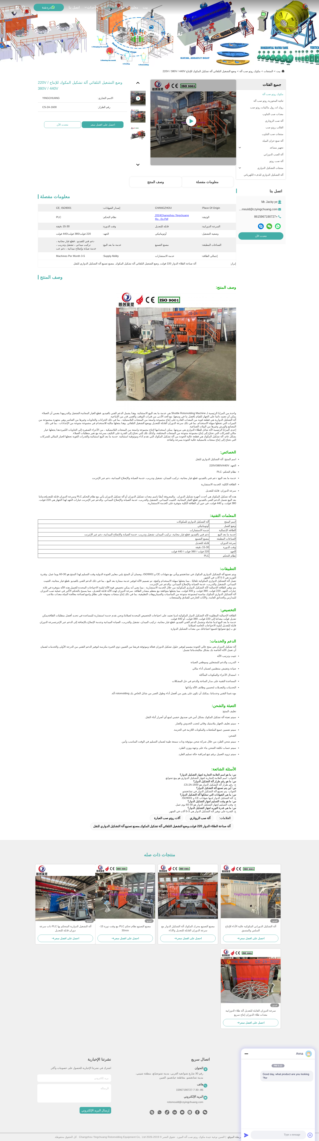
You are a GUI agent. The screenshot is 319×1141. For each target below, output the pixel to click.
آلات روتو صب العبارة (167, 818)
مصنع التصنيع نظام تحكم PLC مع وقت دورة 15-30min (125, 928)
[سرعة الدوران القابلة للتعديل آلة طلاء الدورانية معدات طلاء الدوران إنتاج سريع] (251, 979)
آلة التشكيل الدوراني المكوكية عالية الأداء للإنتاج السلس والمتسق (250, 928)
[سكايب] (261, 226)
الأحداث (92, 7)
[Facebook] (197, 1113)
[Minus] (246, 1053)
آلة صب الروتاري (200, 818)
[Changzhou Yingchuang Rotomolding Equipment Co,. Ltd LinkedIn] (174, 1113)
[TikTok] (167, 1113)
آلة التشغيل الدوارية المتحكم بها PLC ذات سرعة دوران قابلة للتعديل (65, 928)
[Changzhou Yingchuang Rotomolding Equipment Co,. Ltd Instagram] (189, 1113)
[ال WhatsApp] (278, 226)
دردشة (46, 7)
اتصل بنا (74, 7)
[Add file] (310, 1135)
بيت (145, 7)
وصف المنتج (155, 182)
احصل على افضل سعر (102, 124)
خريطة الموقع (235, 1136)
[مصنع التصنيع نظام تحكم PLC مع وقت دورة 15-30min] (125, 894)
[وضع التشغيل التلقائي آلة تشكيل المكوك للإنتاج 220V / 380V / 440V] (193, 122)
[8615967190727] (159, 1113)
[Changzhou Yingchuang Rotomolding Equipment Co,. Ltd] (305, 7)
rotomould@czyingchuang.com (257, 209)
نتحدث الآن (261, 235)
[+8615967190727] (152, 1113)
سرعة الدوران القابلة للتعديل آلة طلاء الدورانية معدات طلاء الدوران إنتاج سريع (251, 1012)
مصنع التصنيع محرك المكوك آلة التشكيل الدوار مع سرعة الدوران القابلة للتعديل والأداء (188, 928)
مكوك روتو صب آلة (249, 71)
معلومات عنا (129, 7)
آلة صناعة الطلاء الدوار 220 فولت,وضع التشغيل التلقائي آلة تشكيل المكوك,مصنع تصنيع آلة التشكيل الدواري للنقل (162, 826)
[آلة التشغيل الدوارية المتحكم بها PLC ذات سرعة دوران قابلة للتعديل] (65, 894)
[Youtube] (182, 1113)
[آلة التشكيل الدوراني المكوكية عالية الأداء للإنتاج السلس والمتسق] (251, 894)
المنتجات (111, 7)
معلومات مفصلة (207, 182)
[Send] (246, 1135)
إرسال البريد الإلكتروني (95, 1110)
